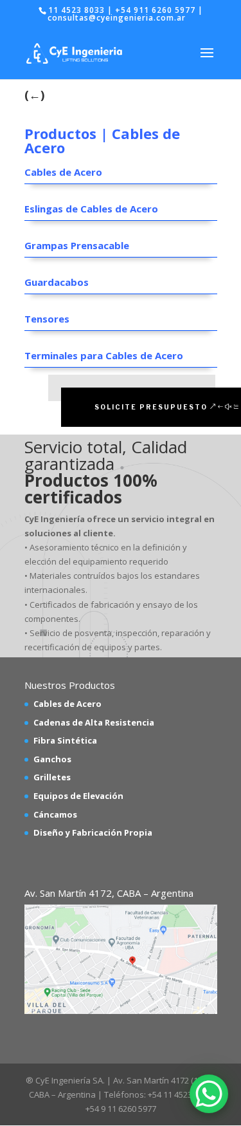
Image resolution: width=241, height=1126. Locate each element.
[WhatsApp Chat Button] (209, 1093)
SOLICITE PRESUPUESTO (151, 407)
